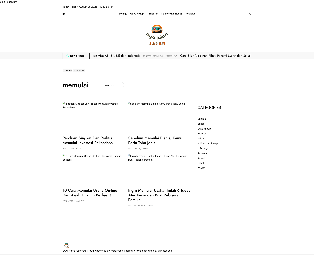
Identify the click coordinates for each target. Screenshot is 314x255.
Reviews (191, 13)
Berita (200, 123)
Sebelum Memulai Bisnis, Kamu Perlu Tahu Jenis (155, 140)
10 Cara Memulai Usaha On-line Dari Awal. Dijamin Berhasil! (90, 192)
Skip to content (8, 1)
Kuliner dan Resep (172, 13)
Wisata (201, 167)
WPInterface (165, 250)
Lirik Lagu (203, 148)
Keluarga (202, 138)
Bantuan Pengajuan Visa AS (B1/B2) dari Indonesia (99, 55)
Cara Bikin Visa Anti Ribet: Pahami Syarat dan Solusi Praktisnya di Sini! (221, 55)
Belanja (123, 13)
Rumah (201, 158)
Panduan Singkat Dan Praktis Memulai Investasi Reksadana (88, 140)
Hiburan (153, 13)
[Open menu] (64, 14)
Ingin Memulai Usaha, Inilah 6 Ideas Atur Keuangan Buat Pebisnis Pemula (159, 195)
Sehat (200, 163)
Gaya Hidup (137, 13)
